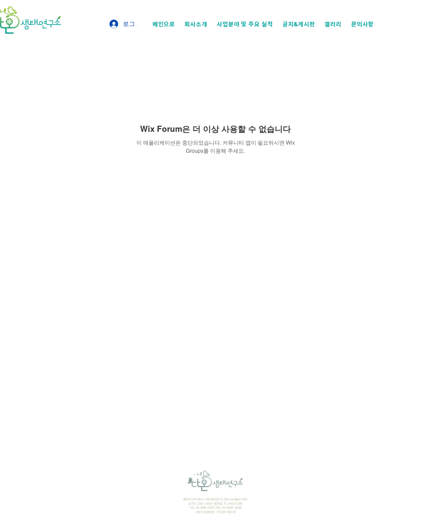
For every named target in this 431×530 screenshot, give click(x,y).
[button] (196, 24)
